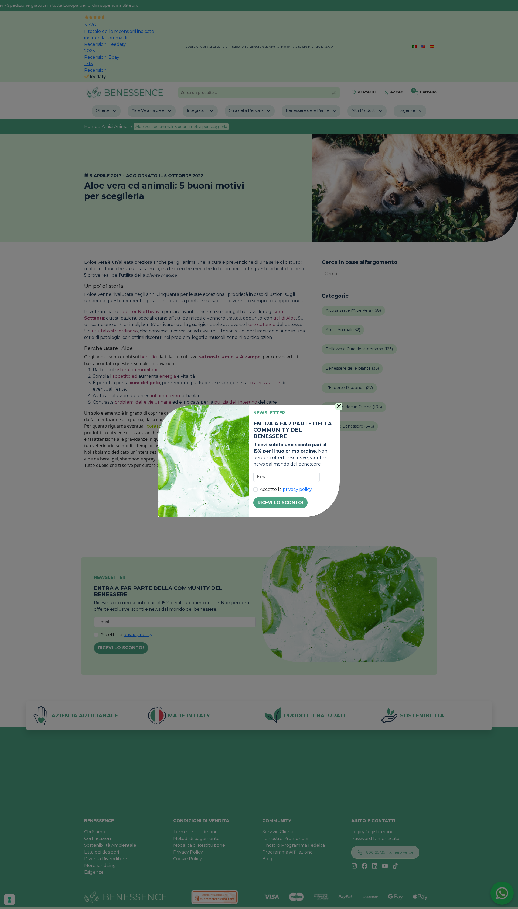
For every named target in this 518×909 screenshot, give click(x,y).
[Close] (338, 406)
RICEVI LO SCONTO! (280, 502)
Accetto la (286, 489)
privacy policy (297, 489)
